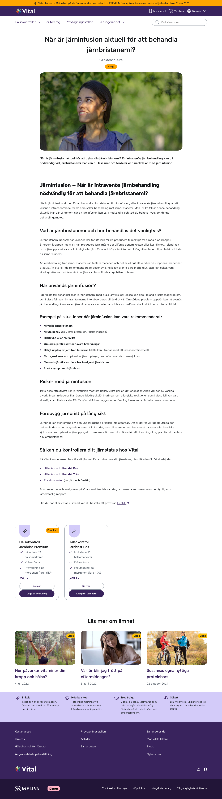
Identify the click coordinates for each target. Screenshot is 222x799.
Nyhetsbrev (154, 754)
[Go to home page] (25, 768)
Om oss (20, 739)
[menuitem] (28, 22)
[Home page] (25, 11)
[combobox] (179, 22)
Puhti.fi (121, 503)
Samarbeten (88, 746)
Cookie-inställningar (114, 788)
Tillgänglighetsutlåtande (192, 788)
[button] (36, 593)
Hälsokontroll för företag (30, 746)
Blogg (111, 66)
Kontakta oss (23, 731)
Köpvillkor (139, 788)
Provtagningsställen (93, 731)
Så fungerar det (156, 731)
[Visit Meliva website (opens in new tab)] (27, 788)
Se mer (37, 586)
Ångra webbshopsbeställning (33, 754)
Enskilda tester (53, 480)
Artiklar (85, 739)
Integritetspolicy (161, 788)
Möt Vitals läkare (157, 739)
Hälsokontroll (61, 468)
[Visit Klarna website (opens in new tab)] (54, 788)
